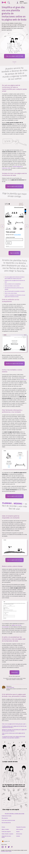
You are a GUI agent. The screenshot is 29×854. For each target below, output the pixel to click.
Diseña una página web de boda (14, 363)
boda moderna (23, 379)
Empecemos (14, 672)
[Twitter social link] (8, 847)
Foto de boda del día (6, 822)
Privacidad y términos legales (6, 851)
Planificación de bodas (6, 815)
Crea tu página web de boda (14, 186)
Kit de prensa (19, 833)
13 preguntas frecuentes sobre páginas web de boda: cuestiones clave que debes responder (13, 737)
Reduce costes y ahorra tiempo (11, 293)
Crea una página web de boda (14, 56)
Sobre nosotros (19, 829)
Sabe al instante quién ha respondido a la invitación (15, 291)
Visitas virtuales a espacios (7, 833)
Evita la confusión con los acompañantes (13, 283)
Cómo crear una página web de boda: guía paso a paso (14, 724)
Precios (3, 827)
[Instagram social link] (2, 847)
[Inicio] (4, 2)
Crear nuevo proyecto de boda (8, 820)
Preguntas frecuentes (21, 827)
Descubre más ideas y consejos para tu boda (14, 813)
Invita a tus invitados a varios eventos (12, 285)
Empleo (18, 831)
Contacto (18, 836)
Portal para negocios (6, 831)
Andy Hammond (10, 687)
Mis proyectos (5, 818)
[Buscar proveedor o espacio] (8, 2)
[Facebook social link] (5, 847)
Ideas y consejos (5, 829)
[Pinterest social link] (12, 847)
